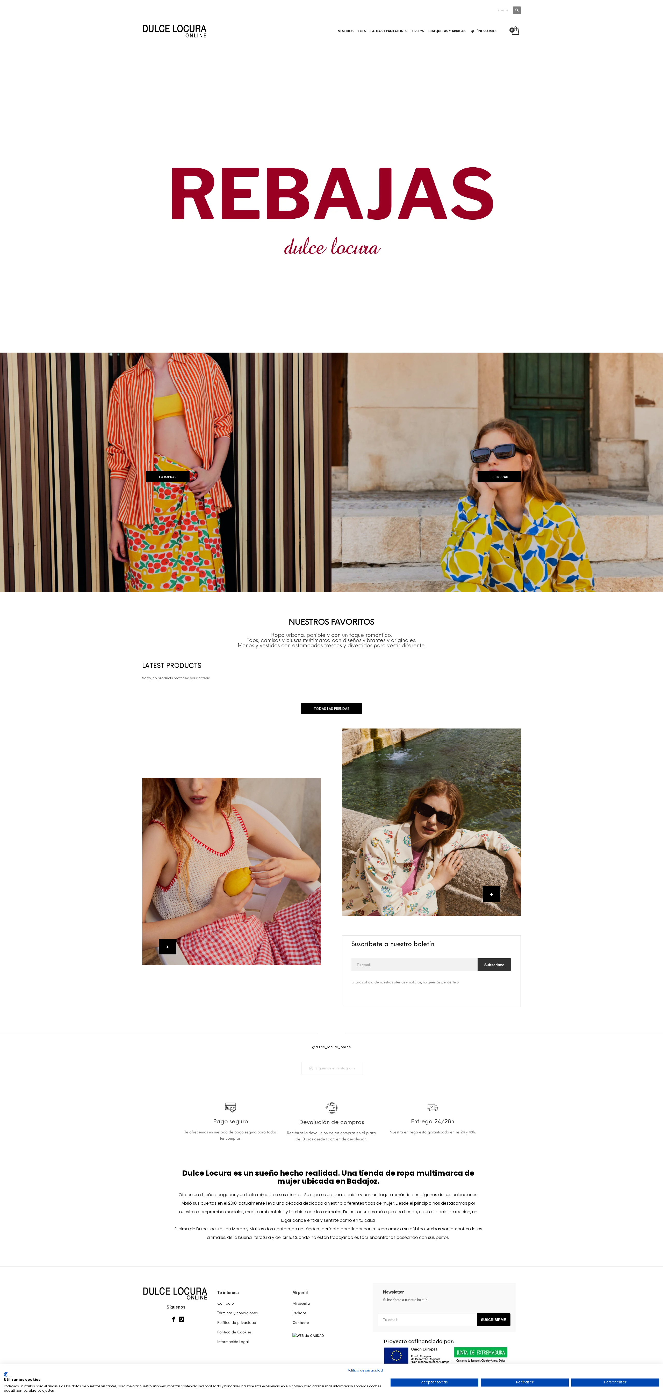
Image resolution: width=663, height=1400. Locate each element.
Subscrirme (494, 965)
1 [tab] (331, 342)
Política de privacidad (365, 1370)
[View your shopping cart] (515, 31)
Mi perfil (300, 1292)
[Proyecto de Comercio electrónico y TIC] (444, 1351)
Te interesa (228, 1292)
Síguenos (176, 1307)
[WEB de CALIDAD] (308, 1335)
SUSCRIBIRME (493, 1320)
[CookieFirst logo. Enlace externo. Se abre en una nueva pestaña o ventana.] (6, 1374)
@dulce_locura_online (331, 1047)
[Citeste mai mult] (230, 1110)
